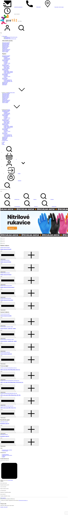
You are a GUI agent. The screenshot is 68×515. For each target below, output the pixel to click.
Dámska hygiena (4, 137)
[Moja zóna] (16, 166)
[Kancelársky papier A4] (34, 421)
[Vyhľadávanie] (9, 152)
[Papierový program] (5, 123)
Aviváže (5, 77)
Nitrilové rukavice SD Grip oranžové (7, 287)
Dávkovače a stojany (7, 113)
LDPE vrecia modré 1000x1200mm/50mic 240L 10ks (10, 395)
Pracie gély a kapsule (7, 76)
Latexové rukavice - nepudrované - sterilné (8, 341)
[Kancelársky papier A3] (34, 434)
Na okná (5, 118)
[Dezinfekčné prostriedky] (6, 55)
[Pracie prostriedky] (5, 128)
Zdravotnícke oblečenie (5, 43)
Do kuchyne (6, 61)
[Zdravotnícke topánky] (5, 44)
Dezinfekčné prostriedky (5, 56)
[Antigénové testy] (5, 47)
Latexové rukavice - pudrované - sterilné (8, 328)
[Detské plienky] (4, 138)
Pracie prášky (6, 75)
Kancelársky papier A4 (4, 423)
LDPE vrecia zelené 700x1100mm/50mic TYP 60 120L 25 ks (11, 382)
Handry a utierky (6, 67)
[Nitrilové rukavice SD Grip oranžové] (34, 285)
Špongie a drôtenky (7, 68)
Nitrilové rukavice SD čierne (5, 261)
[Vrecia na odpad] (5, 78)
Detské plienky (4, 84)
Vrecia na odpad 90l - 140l (8, 80)
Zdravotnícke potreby (11, 92)
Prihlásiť (2, 481)
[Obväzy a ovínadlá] (5, 101)
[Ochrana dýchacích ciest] (6, 49)
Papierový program (5, 69)
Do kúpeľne (6, 62)
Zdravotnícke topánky (5, 45)
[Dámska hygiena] (5, 82)
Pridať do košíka (3, 259)
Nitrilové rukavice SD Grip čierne (6, 300)
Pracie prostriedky (4, 74)
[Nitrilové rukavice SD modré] (34, 247)
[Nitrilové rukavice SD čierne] (34, 260)
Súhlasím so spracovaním (6, 480)
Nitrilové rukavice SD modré (5, 249)
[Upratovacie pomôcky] (5, 64)
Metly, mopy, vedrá (7, 66)
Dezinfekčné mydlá (7, 58)
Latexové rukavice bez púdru (5, 315)
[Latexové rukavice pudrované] (34, 352)
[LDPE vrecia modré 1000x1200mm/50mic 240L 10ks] (34, 393)
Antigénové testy (4, 48)
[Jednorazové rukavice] (5, 96)
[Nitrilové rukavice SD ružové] (34, 272)
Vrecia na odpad (4, 133)
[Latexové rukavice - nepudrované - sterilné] (34, 339)
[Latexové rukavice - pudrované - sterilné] (34, 326)
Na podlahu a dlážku (7, 63)
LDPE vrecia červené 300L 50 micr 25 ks (8, 407)
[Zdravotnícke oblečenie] (6, 42)
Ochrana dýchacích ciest (5, 50)
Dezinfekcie (6, 57)
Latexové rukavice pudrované (6, 353)
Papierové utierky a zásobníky (8, 71)
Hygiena (8, 109)
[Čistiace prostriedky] (5, 59)
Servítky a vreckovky (7, 73)
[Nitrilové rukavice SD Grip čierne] (34, 298)
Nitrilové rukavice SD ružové (5, 274)
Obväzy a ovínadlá (5, 51)
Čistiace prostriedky (5, 60)
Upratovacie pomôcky (5, 65)
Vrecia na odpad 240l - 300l (8, 81)
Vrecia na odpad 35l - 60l (7, 79)
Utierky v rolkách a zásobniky (8, 72)
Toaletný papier (6, 70)
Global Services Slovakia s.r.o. (23, 500)
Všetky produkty (4, 36)
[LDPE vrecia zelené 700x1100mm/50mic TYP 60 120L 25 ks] (34, 380)
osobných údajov (10, 480)
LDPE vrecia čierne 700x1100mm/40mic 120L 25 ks (10, 369)
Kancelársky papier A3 (4, 436)
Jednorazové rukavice (5, 46)
